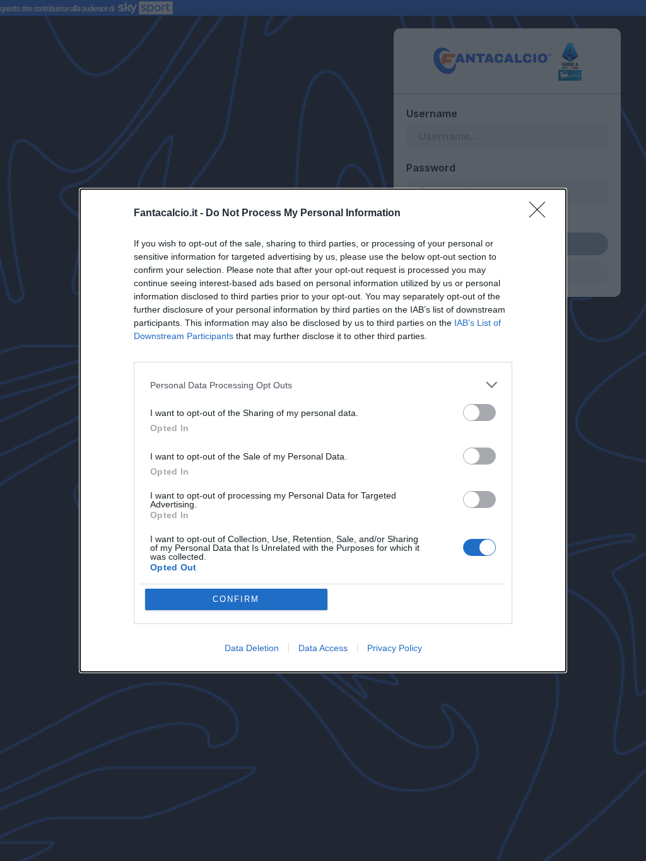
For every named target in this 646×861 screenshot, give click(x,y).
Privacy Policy (394, 648)
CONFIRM (236, 599)
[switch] (479, 412)
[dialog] (323, 430)
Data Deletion (252, 648)
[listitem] (323, 384)
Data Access (323, 648)
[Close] (541, 214)
